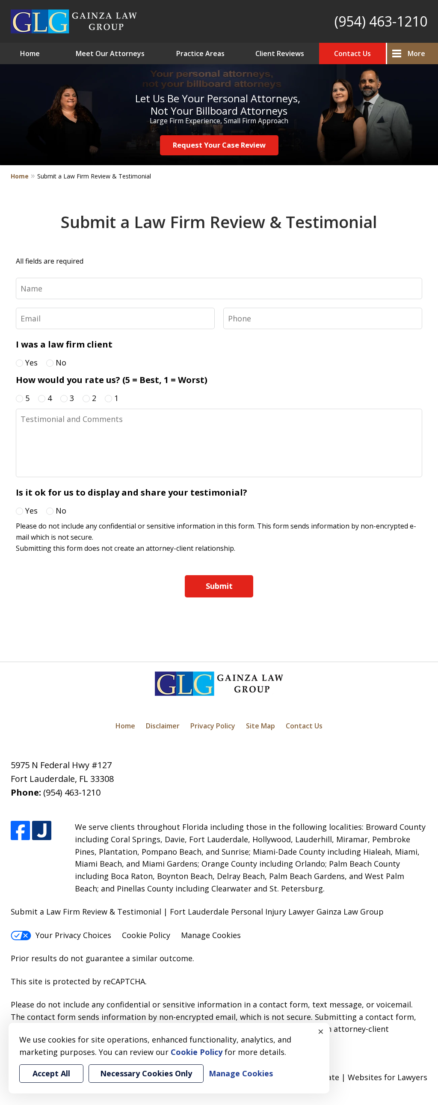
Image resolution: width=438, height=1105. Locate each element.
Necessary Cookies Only (146, 1073)
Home (30, 53)
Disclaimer (163, 726)
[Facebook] (20, 830)
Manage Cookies (211, 935)
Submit (219, 586)
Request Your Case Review (219, 145)
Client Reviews (279, 53)
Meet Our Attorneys (110, 53)
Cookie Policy (146, 935)
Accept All (51, 1073)
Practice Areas (200, 53)
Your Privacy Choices (73, 935)
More (416, 53)
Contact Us (352, 53)
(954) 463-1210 (380, 21)
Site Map (260, 726)
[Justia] (41, 830)
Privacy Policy (212, 726)
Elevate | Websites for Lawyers (355, 1077)
